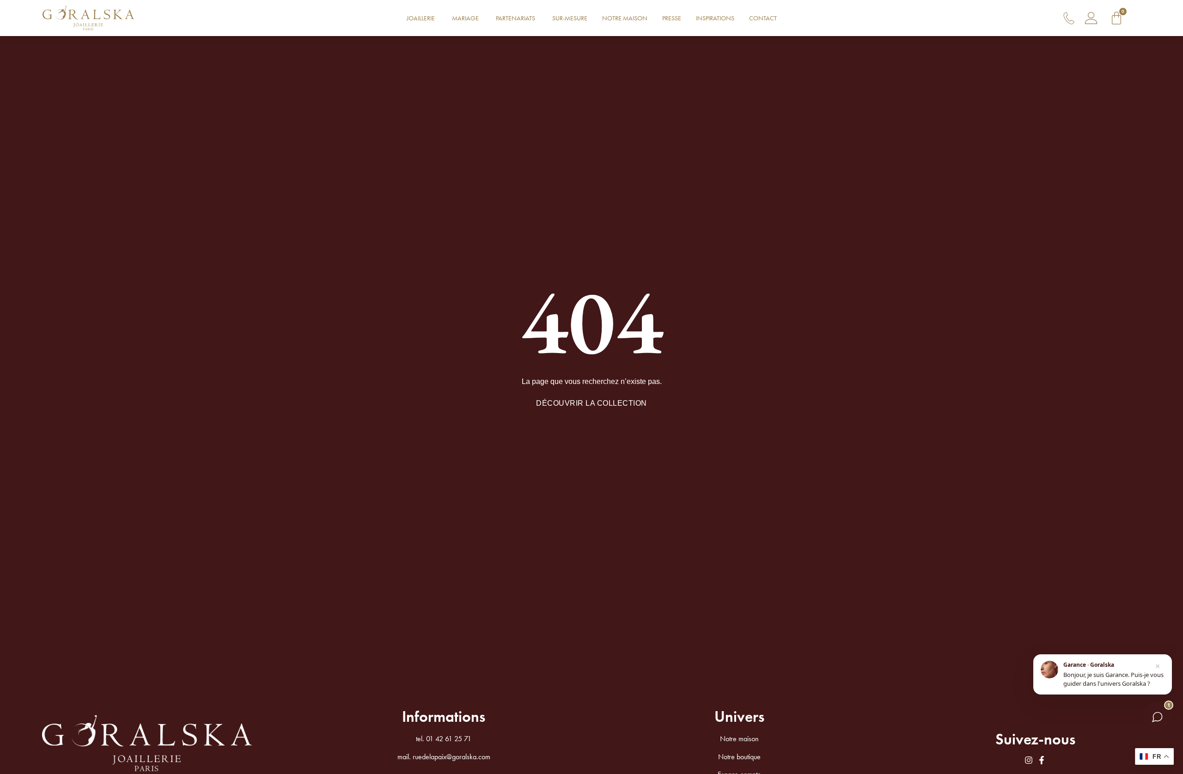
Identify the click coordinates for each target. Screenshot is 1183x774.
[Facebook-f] (1041, 760)
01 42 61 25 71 (448, 739)
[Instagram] (1028, 760)
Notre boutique (739, 757)
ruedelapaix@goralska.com (451, 757)
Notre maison (739, 739)
